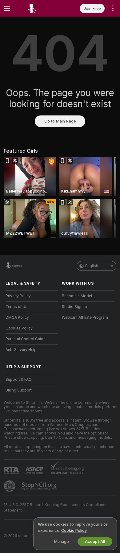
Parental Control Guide (26, 339)
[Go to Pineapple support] (10, 486)
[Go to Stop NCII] (40, 486)
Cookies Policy (19, 328)
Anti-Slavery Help (21, 350)
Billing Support (19, 390)
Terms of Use (18, 307)
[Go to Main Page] (37, 8)
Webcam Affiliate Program (85, 317)
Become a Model (77, 296)
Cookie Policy (73, 530)
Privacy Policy (18, 296)
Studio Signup (74, 307)
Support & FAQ (19, 379)
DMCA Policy (17, 317)
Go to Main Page (60, 121)
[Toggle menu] (7, 8)
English (91, 266)
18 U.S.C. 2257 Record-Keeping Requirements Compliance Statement (55, 507)
